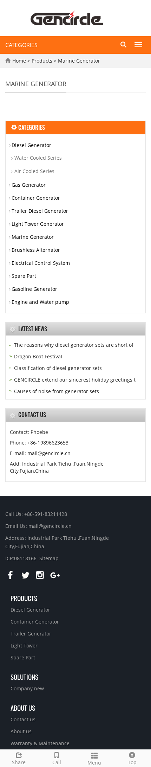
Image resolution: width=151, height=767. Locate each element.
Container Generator (36, 197)
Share (19, 762)
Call (56, 762)
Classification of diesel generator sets (58, 368)
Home (19, 60)
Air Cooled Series (34, 171)
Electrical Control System (41, 263)
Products (43, 60)
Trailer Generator (31, 633)
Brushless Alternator (36, 250)
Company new (27, 688)
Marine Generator (78, 60)
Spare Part (24, 276)
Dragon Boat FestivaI (38, 356)
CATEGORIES (21, 45)
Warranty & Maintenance (40, 743)
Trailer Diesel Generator (40, 210)
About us (23, 707)
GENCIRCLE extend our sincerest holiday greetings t (75, 379)
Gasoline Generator (34, 289)
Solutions (24, 677)
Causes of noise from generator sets (56, 391)
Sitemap (49, 558)
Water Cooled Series (38, 157)
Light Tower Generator (38, 223)
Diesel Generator (31, 145)
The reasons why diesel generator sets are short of (73, 344)
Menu (94, 762)
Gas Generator (29, 184)
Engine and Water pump (40, 302)
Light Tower (24, 645)
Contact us (23, 719)
